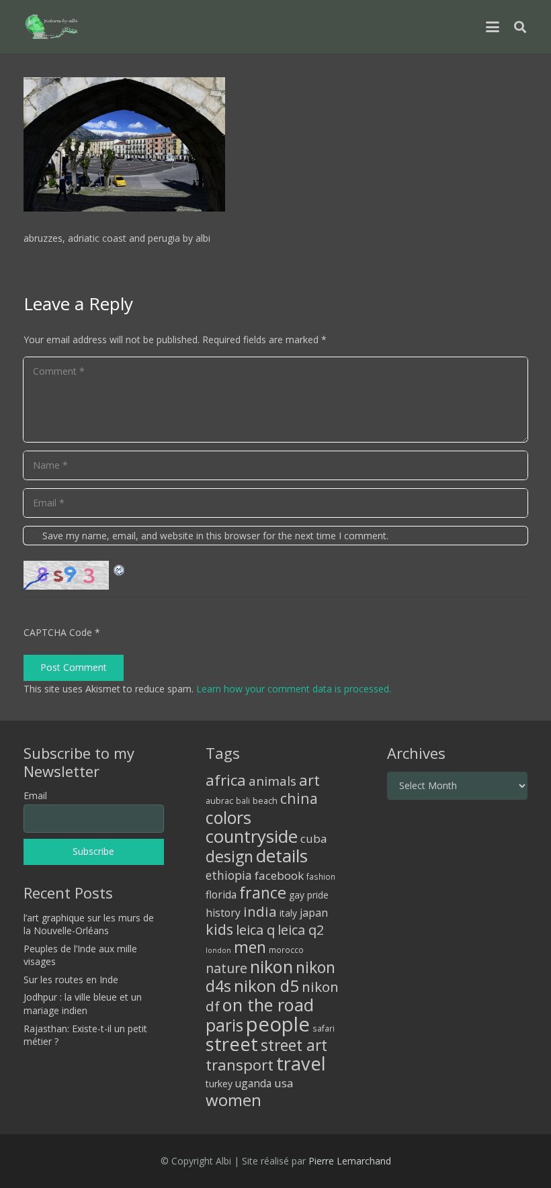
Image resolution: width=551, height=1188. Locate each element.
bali (243, 800)
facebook (279, 875)
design (229, 856)
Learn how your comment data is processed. (293, 688)
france (262, 892)
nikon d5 (266, 985)
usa (284, 1083)
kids (219, 929)
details (282, 855)
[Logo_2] (52, 26)
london (218, 950)
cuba (313, 838)
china (299, 798)
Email (35, 795)
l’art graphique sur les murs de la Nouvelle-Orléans (89, 924)
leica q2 (301, 930)
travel (301, 1063)
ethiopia (229, 875)
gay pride (309, 894)
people (278, 1024)
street (232, 1044)
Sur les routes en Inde (71, 979)
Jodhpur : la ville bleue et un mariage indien (83, 1004)
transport (239, 1064)
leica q (255, 929)
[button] (492, 27)
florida (221, 894)
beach (265, 801)
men (250, 947)
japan (314, 912)
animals (272, 781)
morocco (286, 949)
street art (294, 1045)
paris (224, 1025)
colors (228, 817)
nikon (271, 966)
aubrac (219, 801)
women (233, 1100)
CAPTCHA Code (58, 632)
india (260, 911)
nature (226, 968)
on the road (268, 1004)
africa (226, 780)
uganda (253, 1083)
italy (288, 913)
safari (323, 1028)
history (223, 912)
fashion (320, 876)
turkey (219, 1083)
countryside (252, 836)
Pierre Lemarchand (349, 1160)
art (309, 780)
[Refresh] (119, 568)
